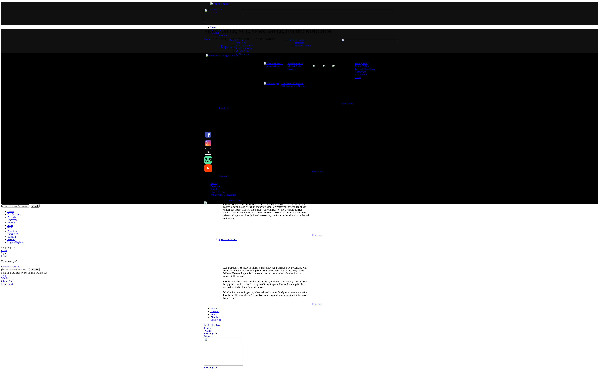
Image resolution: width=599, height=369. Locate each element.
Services (223, 35)
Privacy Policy (362, 63)
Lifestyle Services (297, 40)
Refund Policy (362, 66)
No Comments (294, 76)
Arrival (213, 183)
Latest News (361, 74)
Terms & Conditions (365, 69)
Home (207, 39)
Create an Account (10, 266)
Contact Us (360, 71)
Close (4, 250)
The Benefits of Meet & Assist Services (295, 66)
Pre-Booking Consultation (223, 194)
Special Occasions (228, 239)
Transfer (214, 189)
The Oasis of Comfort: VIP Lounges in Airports (293, 84)
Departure (215, 186)
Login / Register (15, 242)
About (358, 77)
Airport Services (237, 40)
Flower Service (217, 192)
